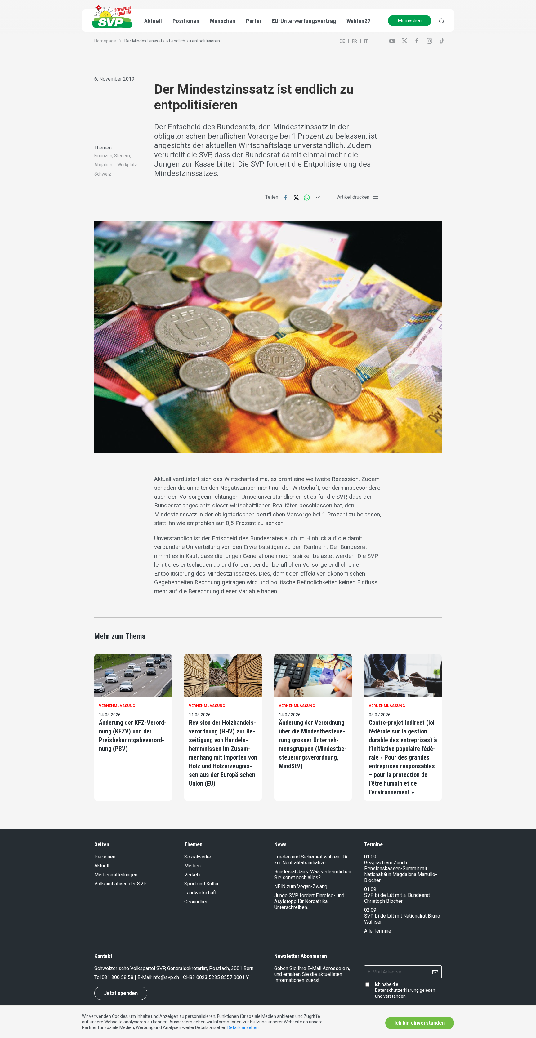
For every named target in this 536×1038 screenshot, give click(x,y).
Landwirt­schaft (200, 893)
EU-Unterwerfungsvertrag (304, 21)
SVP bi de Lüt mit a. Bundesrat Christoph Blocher (397, 898)
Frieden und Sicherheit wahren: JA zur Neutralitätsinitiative (310, 860)
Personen (104, 857)
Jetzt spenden (121, 993)
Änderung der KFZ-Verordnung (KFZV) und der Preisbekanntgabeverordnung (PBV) (132, 735)
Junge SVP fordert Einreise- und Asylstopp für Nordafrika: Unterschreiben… (309, 901)
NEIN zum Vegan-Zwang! (301, 886)
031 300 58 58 (117, 977)
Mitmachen (410, 21)
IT (366, 41)
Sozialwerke (197, 857)
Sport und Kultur (201, 884)
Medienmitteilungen (115, 875)
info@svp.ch (165, 977)
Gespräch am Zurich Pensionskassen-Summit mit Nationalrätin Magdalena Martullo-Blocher (400, 871)
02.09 (370, 910)
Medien (192, 866)
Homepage (105, 40)
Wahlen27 (358, 21)
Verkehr (192, 875)
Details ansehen (243, 1027)
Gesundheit (196, 902)
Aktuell (101, 866)
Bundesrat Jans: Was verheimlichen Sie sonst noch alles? (312, 874)
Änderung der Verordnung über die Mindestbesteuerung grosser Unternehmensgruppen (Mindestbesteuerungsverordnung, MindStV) (312, 744)
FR (354, 41)
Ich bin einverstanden (420, 1023)
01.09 (370, 857)
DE (342, 41)
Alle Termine (377, 931)
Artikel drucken (353, 197)
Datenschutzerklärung (397, 990)
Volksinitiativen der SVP (120, 884)
